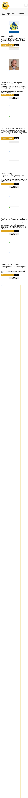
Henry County (11, 13)
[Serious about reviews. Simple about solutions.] (5, 8)
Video (16, 45)
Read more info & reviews (7, 45)
